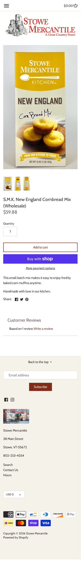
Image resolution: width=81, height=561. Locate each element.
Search (8, 465)
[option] (7, 183)
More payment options (40, 268)
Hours (7, 475)
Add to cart (40, 247)
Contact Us (10, 470)
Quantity (8, 223)
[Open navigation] (6, 6)
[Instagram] (12, 399)
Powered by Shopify (15, 537)
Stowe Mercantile (37, 533)
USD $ (10, 494)
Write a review (43, 329)
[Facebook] (6, 399)
